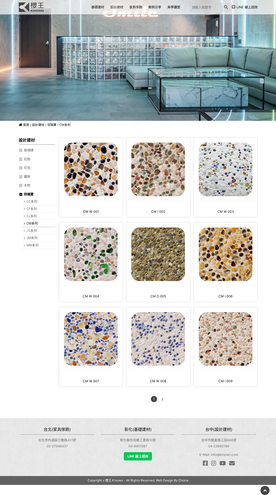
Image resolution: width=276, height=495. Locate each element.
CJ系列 (31, 216)
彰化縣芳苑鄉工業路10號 (138, 440)
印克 (27, 168)
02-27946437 (57, 446)
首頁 (25, 125)
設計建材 (38, 125)
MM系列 (32, 245)
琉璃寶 (51, 125)
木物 (27, 185)
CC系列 (31, 201)
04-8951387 (138, 446)
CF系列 (31, 209)
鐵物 (27, 177)
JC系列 (31, 231)
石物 (27, 159)
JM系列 (32, 238)
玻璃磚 (29, 150)
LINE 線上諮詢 (137, 456)
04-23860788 (218, 446)
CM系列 (32, 223)
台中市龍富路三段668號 (218, 440)
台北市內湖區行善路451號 (57, 440)
